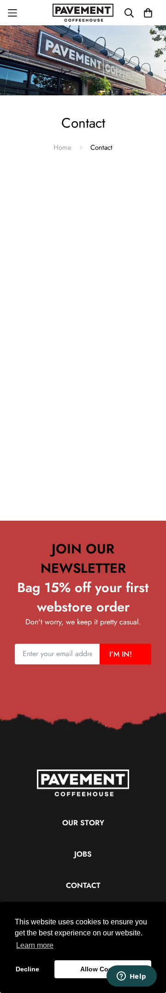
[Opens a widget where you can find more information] (131, 976)
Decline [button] (27, 969)
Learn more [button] (34, 945)
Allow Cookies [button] (102, 969)
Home (62, 147)
